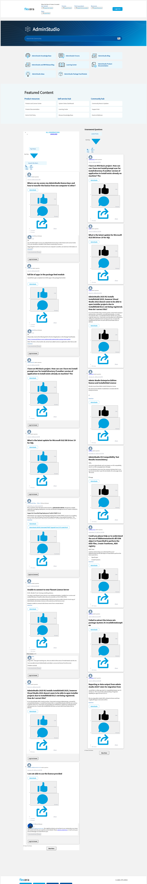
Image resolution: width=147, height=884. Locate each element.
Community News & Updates (100, 103)
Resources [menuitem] (94, 6)
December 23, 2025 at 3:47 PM (96, 453)
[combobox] (34, 149)
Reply (39, 252)
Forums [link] (64, 6)
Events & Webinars (97, 115)
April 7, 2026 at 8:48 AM (33, 586)
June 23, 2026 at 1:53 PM (33, 437)
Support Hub (95, 109)
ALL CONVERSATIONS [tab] (53, 132)
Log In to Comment (33, 574)
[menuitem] (81, 7)
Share (55, 228)
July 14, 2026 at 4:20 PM (33, 365)
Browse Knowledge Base (66, 115)
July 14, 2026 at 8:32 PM (33, 271)
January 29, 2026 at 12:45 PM (34, 770)
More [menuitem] (42, 11)
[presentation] (106, 156)
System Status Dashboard (66, 103)
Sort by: (26, 154)
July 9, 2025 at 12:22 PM (95, 616)
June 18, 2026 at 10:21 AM (33, 179)
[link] (50, 6)
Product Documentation (32, 109)
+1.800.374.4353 (121, 880)
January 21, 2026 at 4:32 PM (96, 377)
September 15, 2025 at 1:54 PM (96, 532)
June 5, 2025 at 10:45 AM (95, 681)
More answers (30, 653)
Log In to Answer (33, 259)
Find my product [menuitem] (79, 6)
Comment (56, 554)
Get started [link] (44, 6)
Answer (56, 216)
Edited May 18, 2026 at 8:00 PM (35, 506)
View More (51, 848)
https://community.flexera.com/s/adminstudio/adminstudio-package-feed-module (49, 339)
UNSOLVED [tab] (53, 134)
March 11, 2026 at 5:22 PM (33, 687)
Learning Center (63, 109)
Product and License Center (33, 103)
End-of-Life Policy (30, 115)
